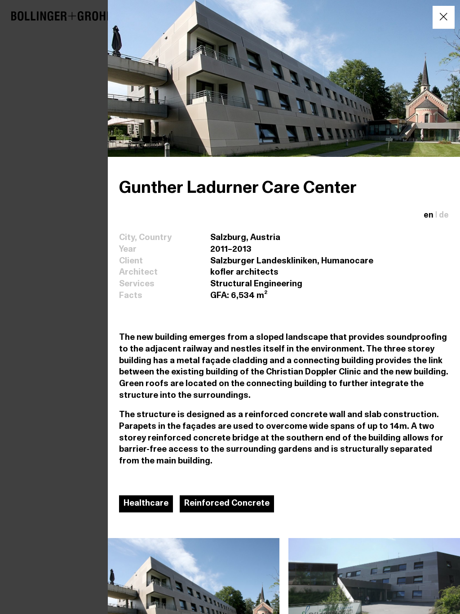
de (444, 215)
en (428, 215)
